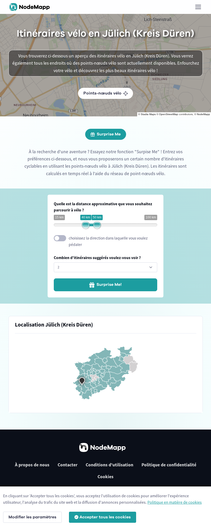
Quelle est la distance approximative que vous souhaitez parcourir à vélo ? (103, 207)
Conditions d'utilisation (109, 465)
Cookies (105, 476)
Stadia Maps (148, 114)
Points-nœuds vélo (102, 93)
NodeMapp (203, 114)
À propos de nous (32, 465)
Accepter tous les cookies (105, 517)
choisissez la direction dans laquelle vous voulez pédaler (108, 241)
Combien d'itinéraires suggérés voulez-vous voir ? (97, 257)
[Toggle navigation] (198, 7)
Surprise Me (109, 134)
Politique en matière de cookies (174, 502)
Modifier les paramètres (32, 517)
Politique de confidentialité (169, 465)
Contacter (67, 465)
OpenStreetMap (168, 114)
